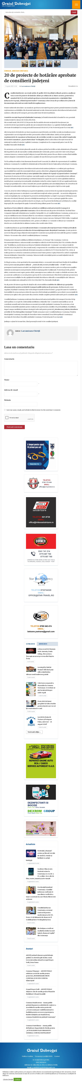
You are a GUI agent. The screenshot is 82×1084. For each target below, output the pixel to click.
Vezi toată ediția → (34, 732)
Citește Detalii (8, 1079)
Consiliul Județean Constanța (16, 71)
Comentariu (9, 359)
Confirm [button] (17, 1079)
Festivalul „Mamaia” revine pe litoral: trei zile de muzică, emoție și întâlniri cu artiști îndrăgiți (40, 855)
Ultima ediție (30, 644)
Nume (6, 380)
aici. (76, 295)
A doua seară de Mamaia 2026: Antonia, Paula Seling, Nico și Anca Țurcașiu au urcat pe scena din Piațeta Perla (40, 654)
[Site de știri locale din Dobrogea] (26, 1050)
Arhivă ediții (43, 644)
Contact (57, 1056)
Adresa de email (11, 390)
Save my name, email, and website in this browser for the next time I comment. (33, 410)
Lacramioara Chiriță (28, 86)
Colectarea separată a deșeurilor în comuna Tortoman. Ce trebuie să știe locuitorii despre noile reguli (46, 688)
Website (7, 400)
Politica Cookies (27, 1056)
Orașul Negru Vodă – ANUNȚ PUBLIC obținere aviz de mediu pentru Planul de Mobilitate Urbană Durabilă (40, 991)
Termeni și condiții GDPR (43, 1056)
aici (72, 127)
